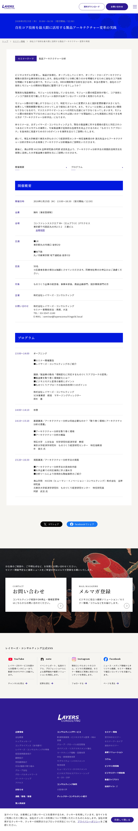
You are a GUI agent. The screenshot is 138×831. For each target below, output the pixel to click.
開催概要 (19, 167)
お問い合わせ (117, 6)
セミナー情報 (19, 41)
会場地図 (40, 230)
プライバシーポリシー (88, 821)
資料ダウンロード (92, 6)
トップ (5, 41)
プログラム (77, 167)
